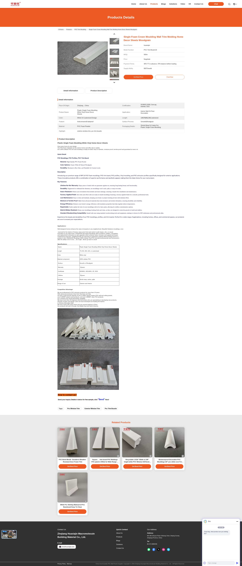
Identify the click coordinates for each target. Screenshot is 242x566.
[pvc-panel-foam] (168, 549)
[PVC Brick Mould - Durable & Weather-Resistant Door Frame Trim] (72, 442)
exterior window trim (92, 408)
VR (189, 4)
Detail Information (71, 91)
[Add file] (204, 563)
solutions (173, 4)
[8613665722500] (148, 549)
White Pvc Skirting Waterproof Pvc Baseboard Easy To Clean (72, 506)
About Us (119, 533)
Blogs (118, 540)
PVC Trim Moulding (80, 29)
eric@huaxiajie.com (68, 546)
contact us (198, 4)
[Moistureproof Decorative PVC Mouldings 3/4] (169, 442)
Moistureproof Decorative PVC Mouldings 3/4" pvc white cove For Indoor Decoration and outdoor (169, 461)
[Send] (237, 563)
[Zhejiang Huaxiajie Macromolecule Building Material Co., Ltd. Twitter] (158, 549)
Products (69, 29)
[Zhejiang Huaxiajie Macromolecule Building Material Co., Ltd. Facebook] (153, 549)
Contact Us (120, 548)
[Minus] (237, 521)
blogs (163, 4)
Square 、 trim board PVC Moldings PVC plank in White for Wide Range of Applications (104, 461)
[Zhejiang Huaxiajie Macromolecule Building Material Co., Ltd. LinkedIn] (163, 549)
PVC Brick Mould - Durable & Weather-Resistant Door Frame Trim (72, 461)
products (154, 4)
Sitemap (69, 563)
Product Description (99, 91)
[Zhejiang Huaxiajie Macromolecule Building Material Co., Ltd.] (15, 4)
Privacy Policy (61, 563)
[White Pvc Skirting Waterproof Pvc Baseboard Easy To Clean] (72, 487)
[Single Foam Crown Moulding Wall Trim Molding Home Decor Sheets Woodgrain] (82, 58)
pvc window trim (73, 408)
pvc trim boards (111, 408)
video (182, 4)
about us (143, 4)
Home (133, 4)
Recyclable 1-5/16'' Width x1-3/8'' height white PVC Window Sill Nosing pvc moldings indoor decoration (137, 461)
